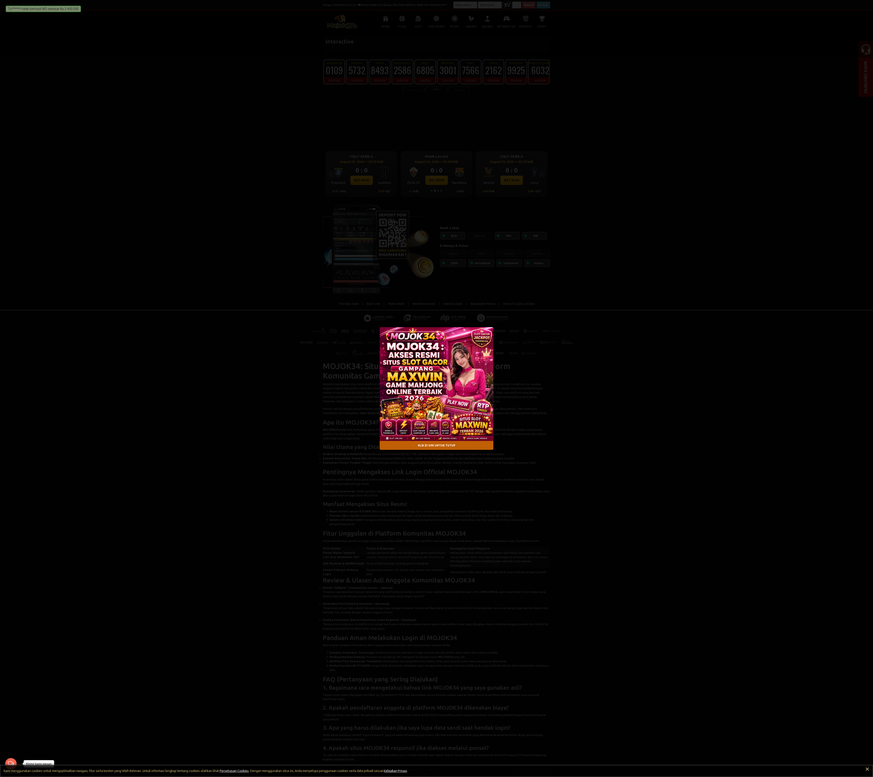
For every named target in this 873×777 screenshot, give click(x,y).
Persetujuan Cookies (234, 771)
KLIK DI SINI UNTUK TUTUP (436, 445)
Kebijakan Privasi (395, 771)
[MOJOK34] (436, 384)
